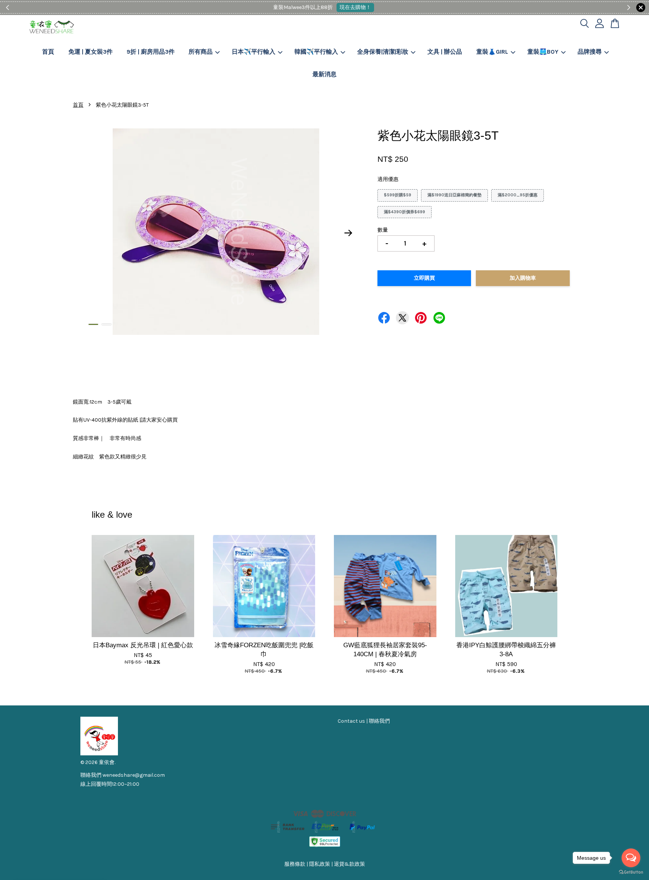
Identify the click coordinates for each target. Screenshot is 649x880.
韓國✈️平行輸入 (316, 51)
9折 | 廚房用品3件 (151, 51)
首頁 (48, 51)
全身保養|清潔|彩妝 (382, 51)
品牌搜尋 (590, 51)
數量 (382, 230)
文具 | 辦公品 (444, 51)
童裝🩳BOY (542, 51)
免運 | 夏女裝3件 (90, 51)
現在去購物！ (350, 7)
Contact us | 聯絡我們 (364, 721)
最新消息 (324, 74)
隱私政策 (319, 864)
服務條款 (294, 864)
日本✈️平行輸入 (253, 51)
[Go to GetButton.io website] (631, 872)
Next (348, 233)
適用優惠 (387, 179)
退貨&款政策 (349, 864)
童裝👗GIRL (492, 51)
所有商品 (201, 51)
